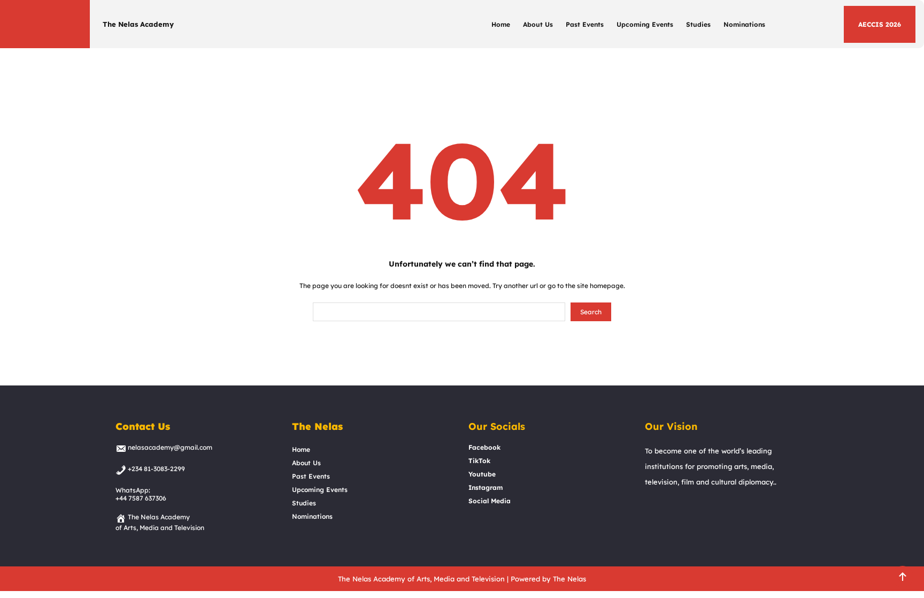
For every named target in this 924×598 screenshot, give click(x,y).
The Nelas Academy (138, 24)
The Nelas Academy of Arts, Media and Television (421, 578)
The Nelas (569, 578)
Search (591, 312)
